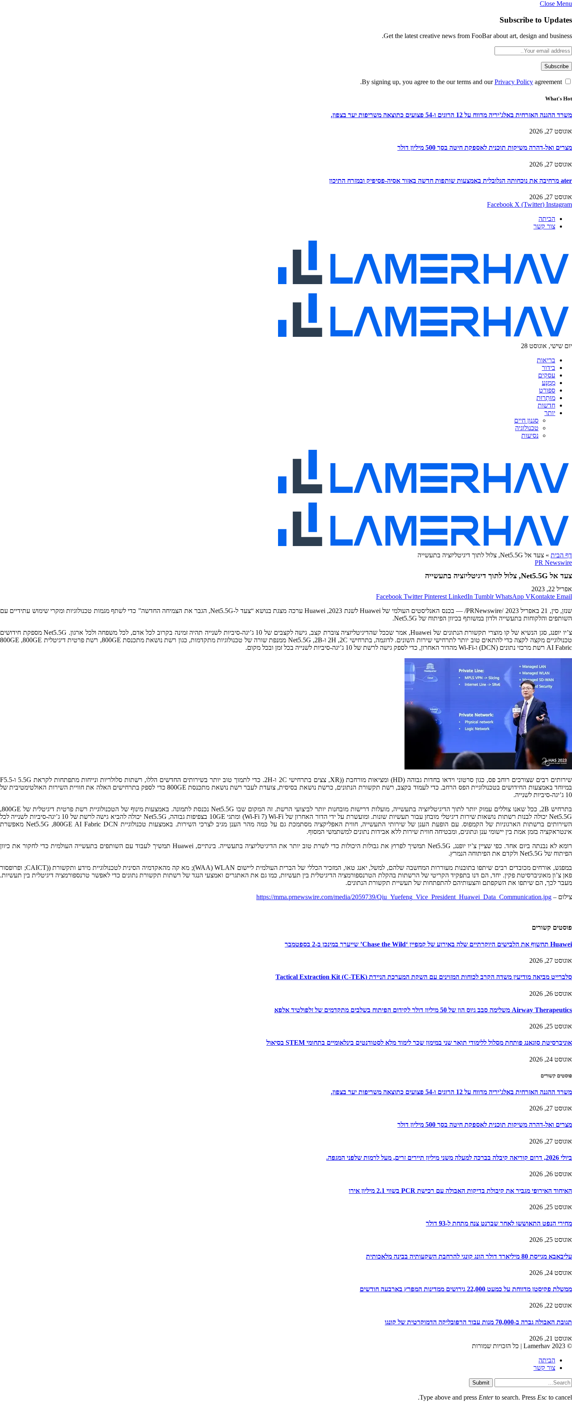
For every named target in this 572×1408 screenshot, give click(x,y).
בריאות (546, 360)
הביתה (547, 218)
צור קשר (544, 226)
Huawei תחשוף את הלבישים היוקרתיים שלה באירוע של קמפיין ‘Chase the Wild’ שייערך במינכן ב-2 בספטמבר (428, 944)
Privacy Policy (514, 81)
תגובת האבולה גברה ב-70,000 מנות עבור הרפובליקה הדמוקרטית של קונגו (478, 1322)
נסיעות (530, 435)
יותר (549, 412)
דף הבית (561, 555)
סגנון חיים (526, 420)
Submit (481, 1383)
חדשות (546, 405)
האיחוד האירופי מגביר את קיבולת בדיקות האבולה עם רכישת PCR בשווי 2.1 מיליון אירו (460, 1190)
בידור (548, 367)
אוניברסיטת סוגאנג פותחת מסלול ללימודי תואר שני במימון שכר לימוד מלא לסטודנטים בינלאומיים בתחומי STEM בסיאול (419, 1042)
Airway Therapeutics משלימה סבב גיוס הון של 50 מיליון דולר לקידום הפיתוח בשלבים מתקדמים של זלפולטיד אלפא (423, 1009)
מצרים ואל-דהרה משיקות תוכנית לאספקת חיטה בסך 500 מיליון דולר (484, 147)
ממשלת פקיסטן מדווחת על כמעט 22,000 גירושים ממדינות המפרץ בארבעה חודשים (466, 1289)
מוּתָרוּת (545, 397)
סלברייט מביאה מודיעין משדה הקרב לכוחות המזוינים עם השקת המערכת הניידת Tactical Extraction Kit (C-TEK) (424, 976)
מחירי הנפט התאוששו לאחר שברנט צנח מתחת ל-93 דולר (499, 1223)
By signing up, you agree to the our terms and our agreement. (462, 81)
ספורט (547, 390)
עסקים (546, 375)
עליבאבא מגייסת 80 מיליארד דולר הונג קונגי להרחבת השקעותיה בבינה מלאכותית (469, 1256)
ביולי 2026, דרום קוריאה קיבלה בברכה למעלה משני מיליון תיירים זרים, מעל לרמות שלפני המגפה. (449, 1157)
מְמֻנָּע (548, 382)
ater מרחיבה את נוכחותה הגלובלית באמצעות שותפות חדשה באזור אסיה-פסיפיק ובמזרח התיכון (450, 180)
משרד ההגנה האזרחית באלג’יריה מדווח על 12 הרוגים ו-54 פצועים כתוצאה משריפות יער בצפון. (451, 114)
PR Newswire (553, 562)
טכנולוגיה (527, 427)
